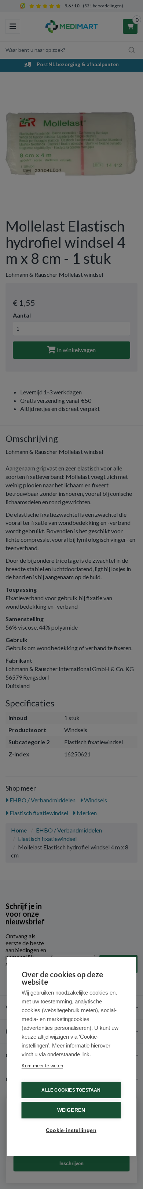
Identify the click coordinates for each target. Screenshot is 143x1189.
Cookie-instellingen (71, 1130)
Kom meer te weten (42, 1065)
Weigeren (71, 1110)
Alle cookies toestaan (70, 1090)
